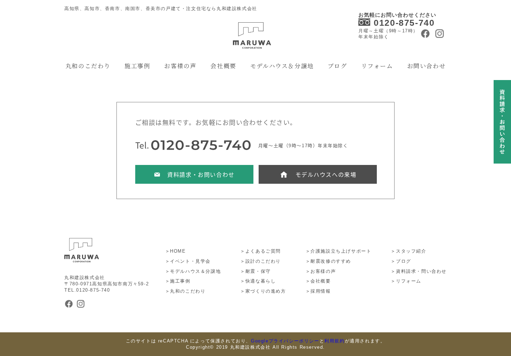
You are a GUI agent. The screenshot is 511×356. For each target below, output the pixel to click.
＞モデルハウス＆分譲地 (193, 271)
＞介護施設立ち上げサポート (339, 251)
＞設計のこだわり (260, 261)
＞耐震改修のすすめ (328, 261)
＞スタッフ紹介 (408, 251)
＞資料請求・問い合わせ (419, 271)
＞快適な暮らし (258, 281)
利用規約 (334, 340)
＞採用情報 (318, 291)
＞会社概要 (318, 281)
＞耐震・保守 (255, 271)
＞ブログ (401, 261)
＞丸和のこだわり (185, 291)
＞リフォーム (406, 281)
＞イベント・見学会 (188, 261)
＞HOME (175, 251)
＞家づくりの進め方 (263, 291)
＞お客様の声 (321, 271)
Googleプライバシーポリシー (285, 340)
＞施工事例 (177, 281)
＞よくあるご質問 (260, 251)
